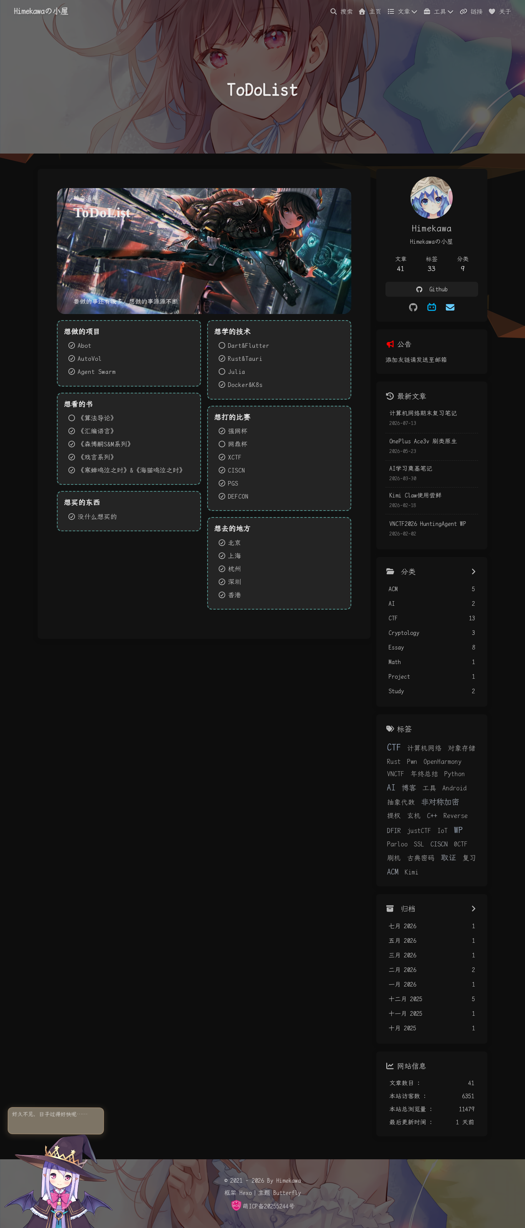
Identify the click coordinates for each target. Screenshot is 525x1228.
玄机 (414, 816)
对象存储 (461, 748)
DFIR (394, 830)
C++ (432, 815)
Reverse (456, 816)
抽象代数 (401, 802)
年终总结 (424, 774)
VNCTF (395, 774)
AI (391, 787)
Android (454, 788)
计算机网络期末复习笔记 (423, 413)
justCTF (419, 831)
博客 (409, 787)
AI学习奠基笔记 (410, 468)
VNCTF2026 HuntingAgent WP (427, 523)
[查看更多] (473, 572)
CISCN (439, 844)
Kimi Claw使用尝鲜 (415, 495)
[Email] (450, 307)
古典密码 (421, 858)
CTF (394, 747)
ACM (393, 871)
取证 (448, 857)
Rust (394, 761)
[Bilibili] (431, 307)
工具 (429, 788)
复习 (469, 858)
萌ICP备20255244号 (269, 1206)
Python (454, 774)
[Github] (413, 307)
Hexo (245, 1193)
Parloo (397, 844)
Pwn (412, 761)
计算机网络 (424, 748)
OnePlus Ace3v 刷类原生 (423, 441)
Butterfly (287, 1193)
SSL (419, 844)
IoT (442, 831)
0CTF (461, 844)
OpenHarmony (443, 761)
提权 (394, 816)
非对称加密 (440, 802)
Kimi (412, 872)
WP (458, 830)
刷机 (394, 858)
